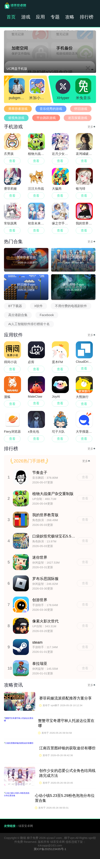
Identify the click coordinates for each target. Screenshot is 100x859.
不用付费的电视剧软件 (71, 306)
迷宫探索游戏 (77, 118)
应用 (40, 16)
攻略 (69, 16)
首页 (11, 16)
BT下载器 (15, 306)
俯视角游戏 (16, 118)
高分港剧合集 (18, 315)
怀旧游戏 (80, 109)
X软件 (38, 306)
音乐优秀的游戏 (51, 109)
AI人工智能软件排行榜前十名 (29, 324)
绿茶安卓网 (25, 826)
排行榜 (86, 16)
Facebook (47, 315)
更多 (92, 126)
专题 (55, 16)
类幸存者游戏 (18, 109)
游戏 (25, 16)
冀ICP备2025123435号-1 (50, 849)
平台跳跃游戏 (46, 118)
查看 (12, 161)
